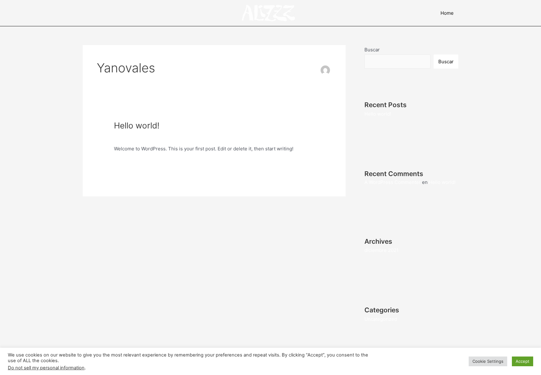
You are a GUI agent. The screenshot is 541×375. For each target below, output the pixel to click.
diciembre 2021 (381, 250)
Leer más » (126, 163)
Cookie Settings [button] (487, 361)
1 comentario (128, 136)
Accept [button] (522, 361)
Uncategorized (163, 136)
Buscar (372, 50)
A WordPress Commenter (392, 182)
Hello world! (136, 125)
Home (447, 13)
